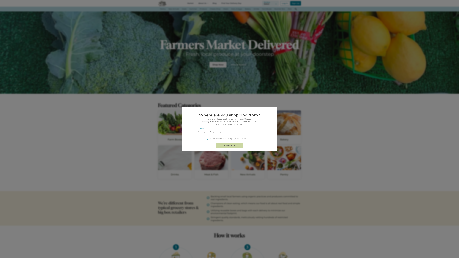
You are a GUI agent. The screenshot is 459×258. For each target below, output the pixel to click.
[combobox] (229, 131)
